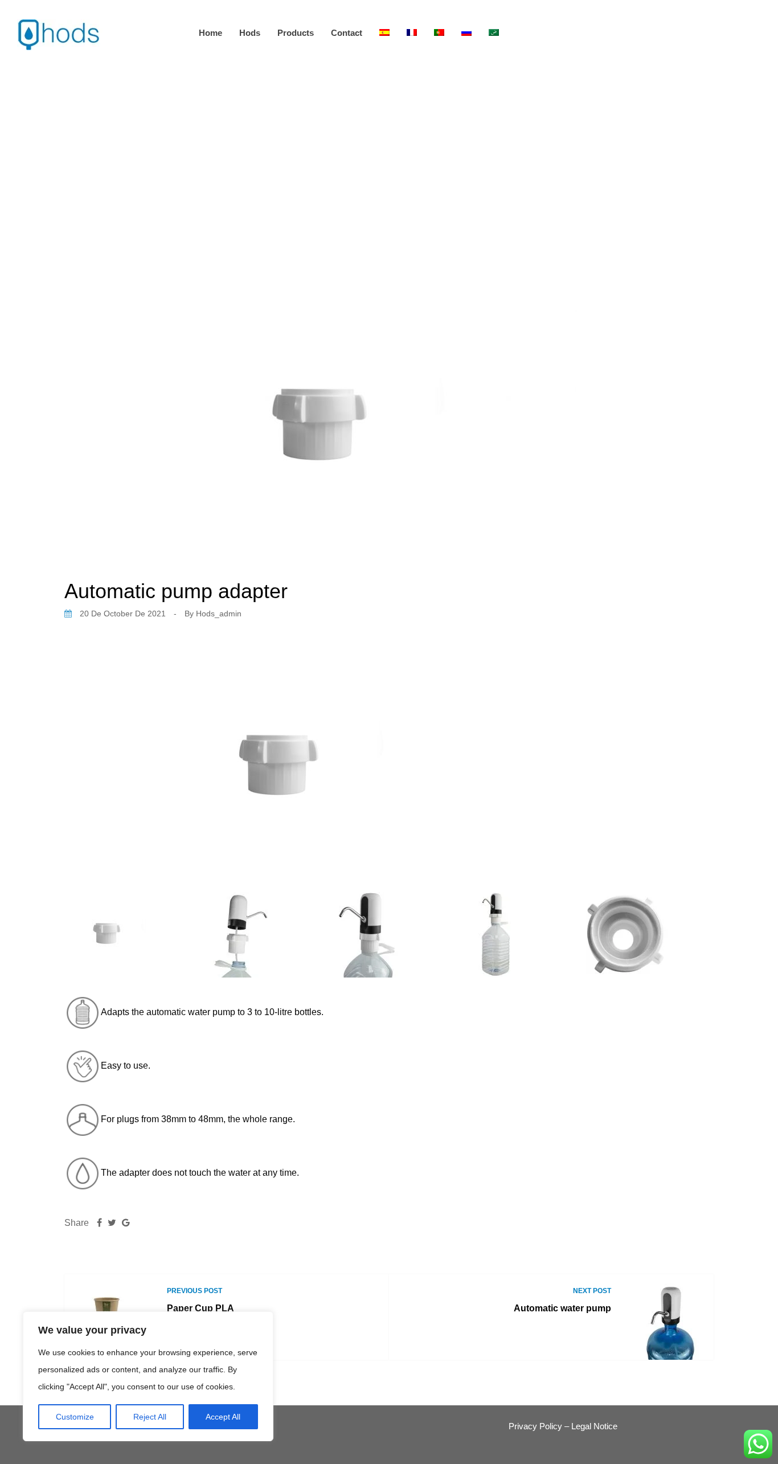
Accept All (223, 1416)
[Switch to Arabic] (493, 33)
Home (210, 33)
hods (249, 33)
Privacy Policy (535, 1426)
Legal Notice (594, 1426)
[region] (148, 1376)
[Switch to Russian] (466, 33)
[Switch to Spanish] (384, 33)
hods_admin (218, 613)
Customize (75, 1416)
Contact (346, 33)
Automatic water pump (562, 1308)
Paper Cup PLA (200, 1308)
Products (295, 33)
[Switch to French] (411, 33)
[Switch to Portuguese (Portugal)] (439, 33)
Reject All (149, 1416)
